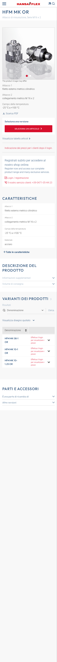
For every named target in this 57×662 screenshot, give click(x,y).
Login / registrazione (18, 178)
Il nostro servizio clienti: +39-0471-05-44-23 (29, 182)
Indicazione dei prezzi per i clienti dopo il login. (28, 148)
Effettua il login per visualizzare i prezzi (37, 340)
